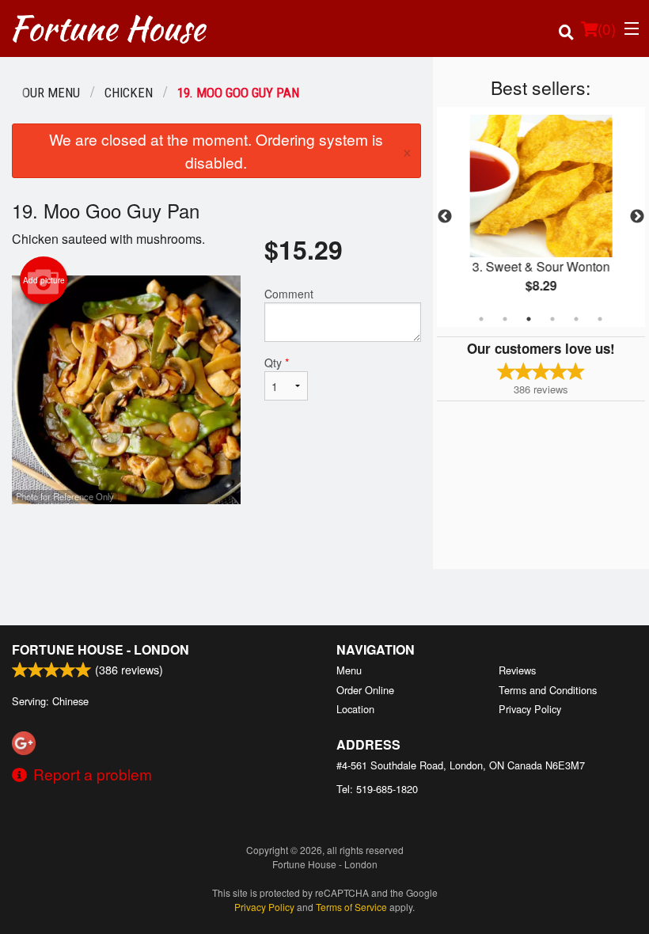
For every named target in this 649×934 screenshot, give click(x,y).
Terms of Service (351, 906)
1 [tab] (481, 319)
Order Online (365, 689)
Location (355, 708)
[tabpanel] (541, 217)
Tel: (377, 788)
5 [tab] (576, 319)
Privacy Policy (530, 708)
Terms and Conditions (548, 689)
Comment (288, 294)
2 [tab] (505, 319)
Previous (445, 217)
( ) (607, 28)
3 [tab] (529, 319)
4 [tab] (552, 319)
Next (637, 217)
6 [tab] (600, 319)
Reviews (517, 670)
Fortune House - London (100, 649)
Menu (349, 670)
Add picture (44, 280)
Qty (276, 362)
